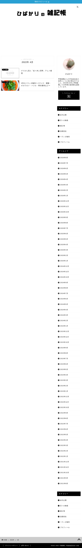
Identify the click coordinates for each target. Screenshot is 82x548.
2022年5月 (64, 434)
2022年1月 (64, 456)
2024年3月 (64, 315)
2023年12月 (64, 331)
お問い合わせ (25, 545)
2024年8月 (64, 288)
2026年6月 (64, 168)
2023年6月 (64, 364)
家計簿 (62, 126)
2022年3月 (64, 445)
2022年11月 (64, 402)
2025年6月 (64, 233)
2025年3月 (64, 250)
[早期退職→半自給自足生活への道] (41, 19)
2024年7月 (64, 293)
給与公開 (63, 115)
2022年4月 (64, 440)
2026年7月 (64, 163)
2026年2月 (64, 190)
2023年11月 (64, 337)
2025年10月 (64, 212)
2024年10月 (64, 277)
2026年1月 (64, 195)
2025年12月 (64, 201)
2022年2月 (64, 451)
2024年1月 (64, 326)
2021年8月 (64, 483)
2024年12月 (64, 266)
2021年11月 (64, 467)
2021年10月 (64, 472)
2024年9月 (64, 282)
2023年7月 (64, 358)
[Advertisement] (41, 38)
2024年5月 (64, 304)
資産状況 (63, 131)
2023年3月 (64, 380)
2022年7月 (64, 424)
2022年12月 (64, 396)
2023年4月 (64, 375)
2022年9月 (64, 413)
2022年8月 (64, 418)
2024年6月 (64, 299)
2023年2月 (64, 386)
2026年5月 (64, 174)
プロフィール (65, 142)
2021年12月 (64, 462)
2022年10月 (64, 407)
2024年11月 (64, 271)
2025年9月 (64, 217)
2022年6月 (64, 429)
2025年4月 (64, 244)
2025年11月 (64, 206)
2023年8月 (64, 353)
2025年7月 (64, 228)
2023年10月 (64, 342)
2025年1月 (64, 261)
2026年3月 (64, 185)
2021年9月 (64, 478)
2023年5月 (64, 369)
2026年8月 (64, 157)
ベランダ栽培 (65, 137)
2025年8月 (64, 223)
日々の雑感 (64, 120)
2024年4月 (64, 310)
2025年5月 (64, 239)
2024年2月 (64, 320)
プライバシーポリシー (11, 545)
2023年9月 (64, 348)
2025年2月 (64, 255)
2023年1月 (64, 391)
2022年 (12, 540)
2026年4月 (64, 179)
